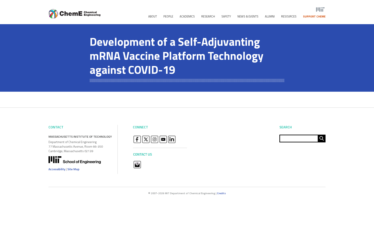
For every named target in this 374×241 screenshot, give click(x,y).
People (168, 16)
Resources (289, 16)
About (152, 16)
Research (208, 16)
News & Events (247, 16)
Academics (187, 16)
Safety (226, 16)
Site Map (73, 169)
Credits (221, 193)
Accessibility (56, 169)
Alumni (270, 16)
